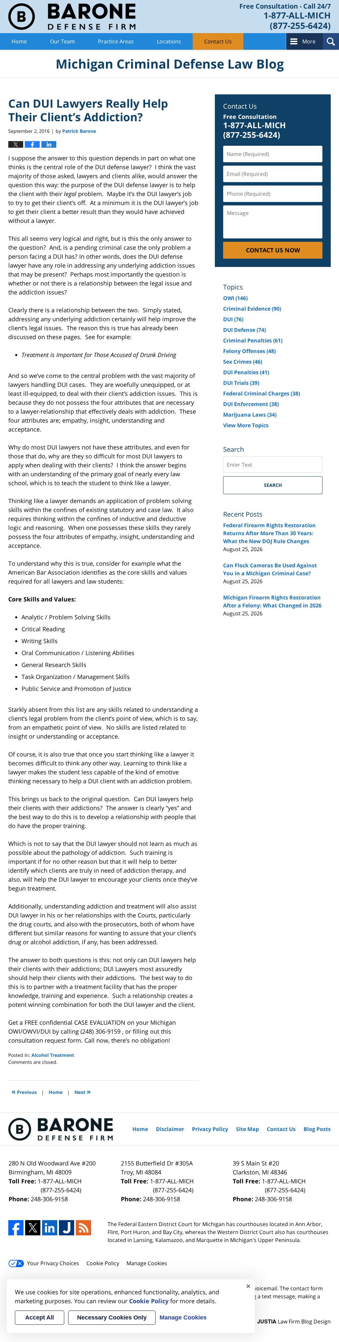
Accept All (39, 1317)
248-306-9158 (49, 1199)
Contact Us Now (273, 250)
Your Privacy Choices (53, 1263)
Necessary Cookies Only (112, 1317)
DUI (233, 319)
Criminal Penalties (252, 340)
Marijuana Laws (249, 414)
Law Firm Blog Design (294, 1321)
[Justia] (66, 1227)
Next (82, 1091)
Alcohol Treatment (52, 1055)
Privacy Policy (210, 1129)
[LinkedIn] (49, 1227)
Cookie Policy (102, 1263)
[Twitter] (32, 1227)
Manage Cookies (146, 1263)
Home (19, 41)
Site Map (247, 1129)
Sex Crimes (242, 361)
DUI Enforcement (251, 404)
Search (273, 485)
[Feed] (83, 1227)
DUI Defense (244, 330)
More (308, 41)
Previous (24, 1091)
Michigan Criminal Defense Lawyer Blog (71, 16)
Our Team (62, 41)
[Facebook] (16, 1227)
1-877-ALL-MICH (59, 1185)
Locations (169, 41)
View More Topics (245, 425)
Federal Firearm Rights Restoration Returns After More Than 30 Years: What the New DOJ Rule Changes (269, 533)
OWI (235, 298)
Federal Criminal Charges (261, 393)
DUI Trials (241, 383)
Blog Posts (317, 1129)
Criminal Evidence (252, 308)
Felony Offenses (249, 351)
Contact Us (218, 41)
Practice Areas (116, 41)
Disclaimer (170, 1129)
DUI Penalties (246, 372)
